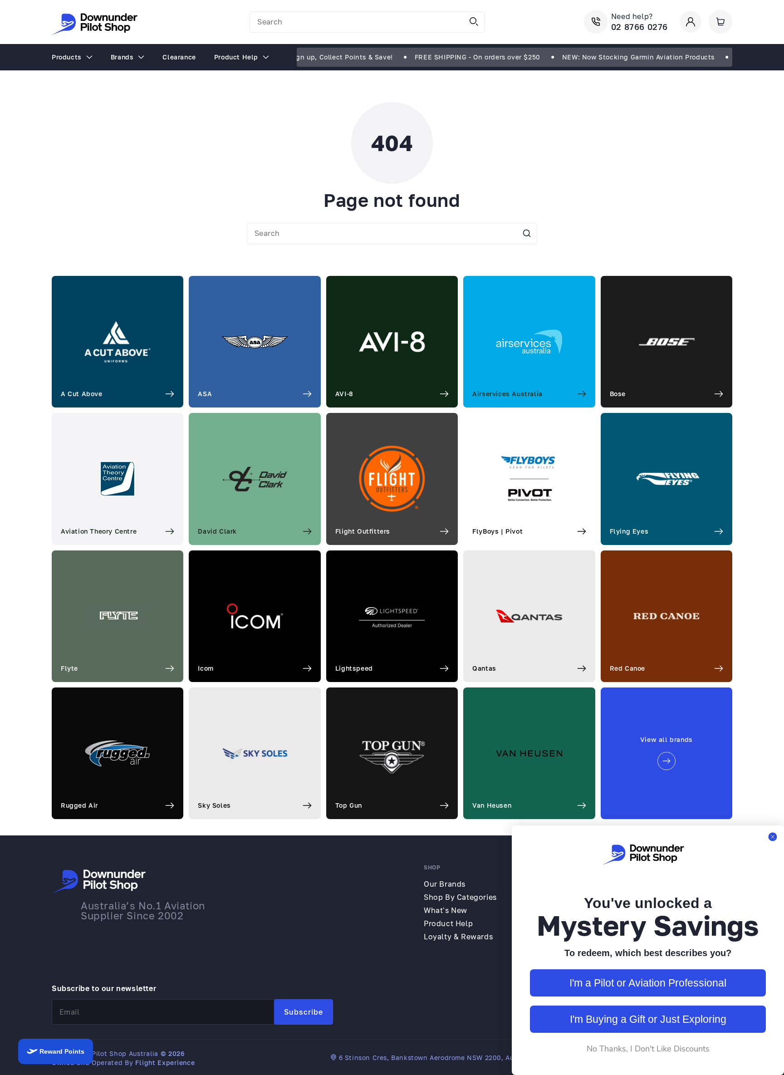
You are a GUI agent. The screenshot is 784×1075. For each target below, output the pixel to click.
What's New (445, 910)
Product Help (448, 923)
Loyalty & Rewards (458, 936)
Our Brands (445, 883)
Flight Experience (165, 1062)
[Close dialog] (772, 836)
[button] (720, 22)
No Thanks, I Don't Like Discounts (648, 1048)
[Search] (474, 22)
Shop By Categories (460, 897)
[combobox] (367, 22)
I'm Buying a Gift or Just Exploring (648, 1019)
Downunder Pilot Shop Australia (105, 1053)
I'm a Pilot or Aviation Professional (647, 983)
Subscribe (303, 1011)
